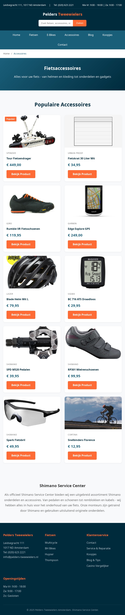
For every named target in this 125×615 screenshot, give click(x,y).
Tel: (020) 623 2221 (64, 5)
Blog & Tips (93, 560)
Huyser (49, 554)
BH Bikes (50, 548)
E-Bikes (51, 35)
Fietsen (33, 35)
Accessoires (72, 35)
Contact (62, 44)
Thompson (51, 560)
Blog (91, 35)
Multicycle (51, 542)
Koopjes (107, 35)
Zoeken (79, 23)
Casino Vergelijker (98, 566)
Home (16, 35)
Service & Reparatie (99, 548)
